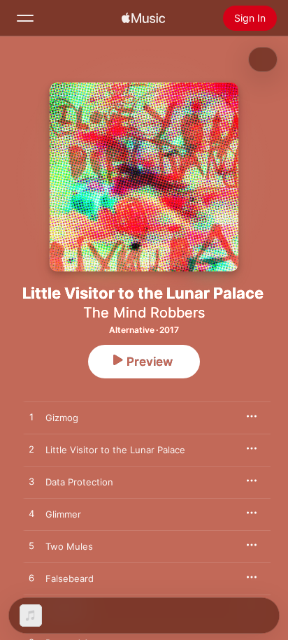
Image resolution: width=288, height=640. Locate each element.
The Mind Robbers (144, 312)
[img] (143, 18)
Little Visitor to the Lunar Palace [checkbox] (115, 449)
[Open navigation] (25, 18)
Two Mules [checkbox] (69, 546)
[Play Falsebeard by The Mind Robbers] (31, 578)
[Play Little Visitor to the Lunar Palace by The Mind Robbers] (31, 449)
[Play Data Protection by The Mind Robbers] (31, 482)
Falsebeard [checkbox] (69, 578)
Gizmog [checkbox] (61, 417)
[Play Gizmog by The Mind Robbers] (31, 417)
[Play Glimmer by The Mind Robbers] (31, 514)
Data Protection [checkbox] (79, 482)
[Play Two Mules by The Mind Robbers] (31, 546)
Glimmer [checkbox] (63, 514)
